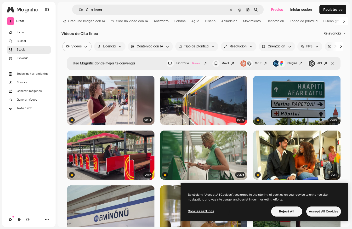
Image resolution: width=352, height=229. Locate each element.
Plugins (292, 63)
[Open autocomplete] (78, 9)
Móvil (225, 63)
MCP (258, 63)
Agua (195, 21)
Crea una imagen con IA (86, 21)
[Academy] (19, 219)
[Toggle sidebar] (47, 9)
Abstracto (161, 21)
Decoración (275, 21)
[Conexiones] (10, 219)
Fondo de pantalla (304, 21)
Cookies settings (201, 211)
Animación (229, 21)
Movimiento (252, 21)
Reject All (286, 211)
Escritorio (188, 63)
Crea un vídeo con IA (132, 21)
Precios (277, 9)
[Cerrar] (333, 63)
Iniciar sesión (301, 9)
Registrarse (332, 9)
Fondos (180, 21)
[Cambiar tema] (28, 219)
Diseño (210, 21)
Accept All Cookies (323, 211)
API (319, 63)
